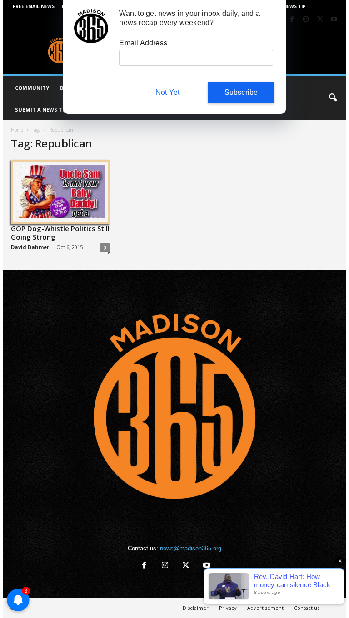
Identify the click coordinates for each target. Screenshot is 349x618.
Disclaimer (196, 607)
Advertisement (265, 607)
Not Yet (167, 92)
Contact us (306, 607)
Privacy (228, 607)
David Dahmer (30, 247)
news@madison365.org (190, 548)
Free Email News (34, 6)
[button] (333, 98)
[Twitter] (319, 19)
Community (32, 87)
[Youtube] (334, 19)
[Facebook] (291, 19)
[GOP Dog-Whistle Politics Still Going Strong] (60, 191)
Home (17, 130)
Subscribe (241, 92)
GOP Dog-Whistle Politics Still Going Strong (60, 232)
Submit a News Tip (41, 109)
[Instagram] (305, 19)
